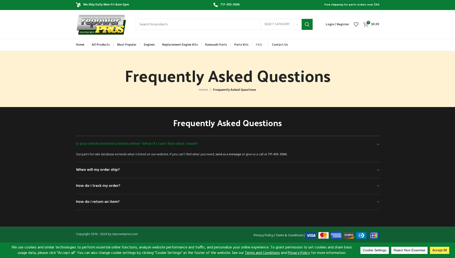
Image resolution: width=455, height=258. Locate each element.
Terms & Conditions (289, 235)
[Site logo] (101, 24)
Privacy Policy (263, 235)
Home (203, 90)
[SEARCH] (307, 24)
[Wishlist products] (356, 24)
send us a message (228, 154)
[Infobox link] (227, 4)
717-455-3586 (277, 154)
